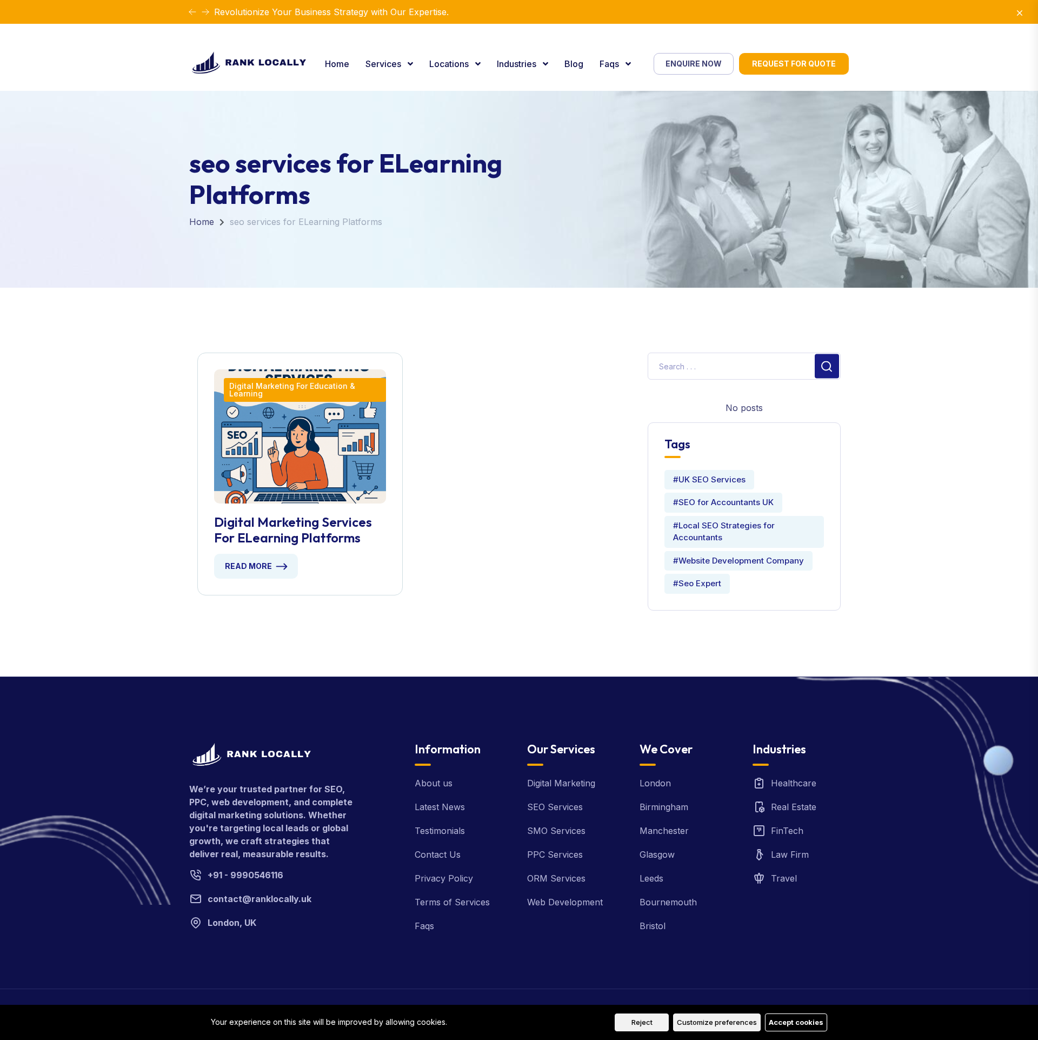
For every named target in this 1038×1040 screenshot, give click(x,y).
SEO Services (555, 806)
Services (384, 63)
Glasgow (657, 854)
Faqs (610, 63)
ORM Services (556, 878)
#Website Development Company (738, 560)
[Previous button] (205, 12)
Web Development (565, 902)
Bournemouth (668, 902)
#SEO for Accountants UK (723, 502)
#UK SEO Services (709, 479)
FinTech (787, 830)
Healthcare (793, 783)
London (655, 783)
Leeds (651, 878)
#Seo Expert (697, 583)
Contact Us (438, 854)
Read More (248, 566)
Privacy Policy (444, 878)
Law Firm (790, 854)
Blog (573, 63)
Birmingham (664, 806)
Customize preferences (717, 1022)
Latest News (440, 806)
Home (337, 63)
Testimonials (440, 830)
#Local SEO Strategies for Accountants (724, 531)
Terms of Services (452, 902)
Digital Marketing (561, 783)
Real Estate (793, 806)
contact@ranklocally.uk (259, 898)
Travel (784, 878)
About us (434, 783)
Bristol (653, 925)
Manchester (664, 830)
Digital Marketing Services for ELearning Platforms (293, 530)
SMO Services (556, 830)
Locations (450, 63)
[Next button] (192, 12)
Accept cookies (796, 1022)
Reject (642, 1022)
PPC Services (555, 854)
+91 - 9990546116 (245, 875)
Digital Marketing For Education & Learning (292, 389)
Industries (517, 63)
